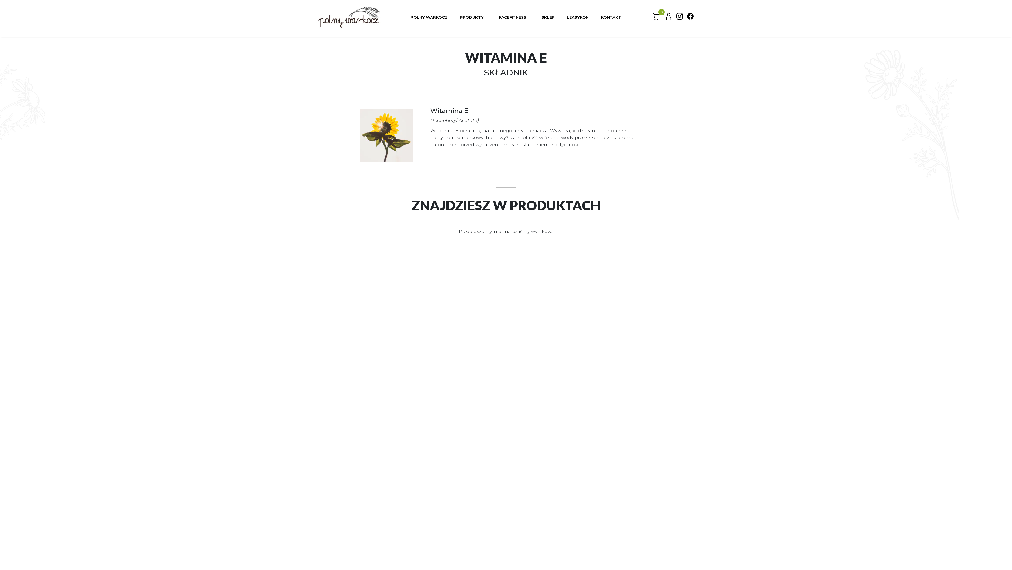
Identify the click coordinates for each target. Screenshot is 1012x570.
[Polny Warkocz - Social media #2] (690, 17)
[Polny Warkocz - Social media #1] (679, 17)
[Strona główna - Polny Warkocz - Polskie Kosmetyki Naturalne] (349, 17)
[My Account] (668, 17)
